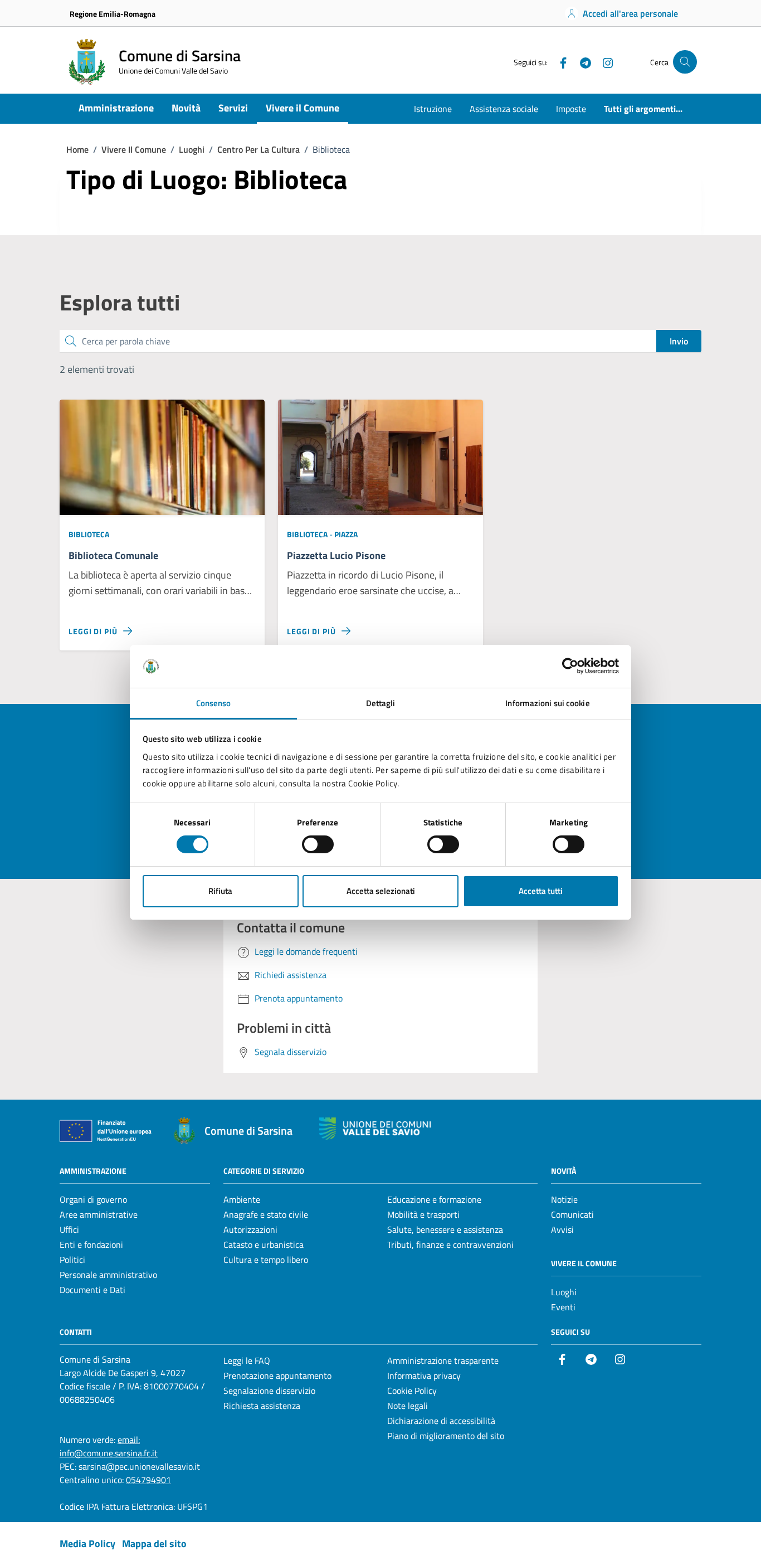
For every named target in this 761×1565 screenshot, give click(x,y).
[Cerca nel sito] (685, 62)
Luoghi (564, 1292)
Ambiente (241, 1199)
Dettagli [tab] (381, 703)
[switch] (318, 844)
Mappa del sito (154, 1543)
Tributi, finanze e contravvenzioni (450, 1244)
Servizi (233, 107)
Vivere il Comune (302, 107)
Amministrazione (116, 107)
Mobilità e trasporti (423, 1214)
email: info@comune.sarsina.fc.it (109, 1446)
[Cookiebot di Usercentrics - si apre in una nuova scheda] (570, 666)
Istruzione (433, 108)
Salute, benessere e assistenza (445, 1229)
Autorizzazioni (250, 1229)
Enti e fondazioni (91, 1244)
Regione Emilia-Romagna (112, 14)
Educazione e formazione (434, 1199)
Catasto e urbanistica (263, 1244)
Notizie (564, 1199)
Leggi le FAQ (246, 1360)
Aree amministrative (99, 1214)
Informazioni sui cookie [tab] (547, 703)
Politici (72, 1259)
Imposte (571, 108)
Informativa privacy (424, 1375)
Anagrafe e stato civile (265, 1214)
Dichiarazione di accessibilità (441, 1420)
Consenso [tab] (213, 703)
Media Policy (87, 1543)
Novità (186, 107)
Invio (679, 341)
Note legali (407, 1405)
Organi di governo (93, 1199)
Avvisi (562, 1229)
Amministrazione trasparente (443, 1360)
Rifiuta (220, 890)
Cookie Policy (412, 1390)
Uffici (69, 1229)
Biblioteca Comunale (113, 556)
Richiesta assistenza (261, 1405)
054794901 (148, 1479)
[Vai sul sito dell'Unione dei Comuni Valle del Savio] (375, 1128)
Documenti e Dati (92, 1289)
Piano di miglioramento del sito (445, 1435)
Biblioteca (89, 534)
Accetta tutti (541, 890)
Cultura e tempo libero (265, 1259)
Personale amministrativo (108, 1274)
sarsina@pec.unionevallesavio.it (139, 1466)
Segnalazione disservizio (269, 1390)
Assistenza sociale (504, 108)
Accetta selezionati (381, 890)
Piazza (346, 534)
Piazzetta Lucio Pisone (336, 556)
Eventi (563, 1307)
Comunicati (572, 1214)
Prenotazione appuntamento (277, 1375)
